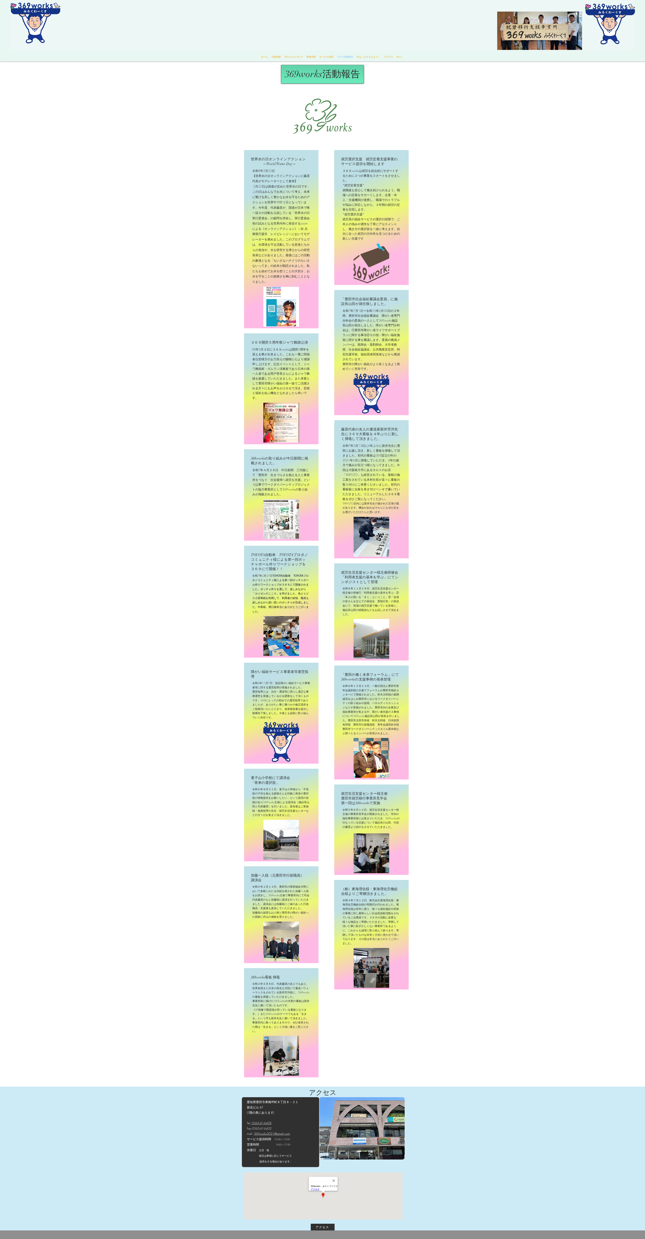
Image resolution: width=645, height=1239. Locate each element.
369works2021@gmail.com (272, 1134)
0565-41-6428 (261, 1123)
